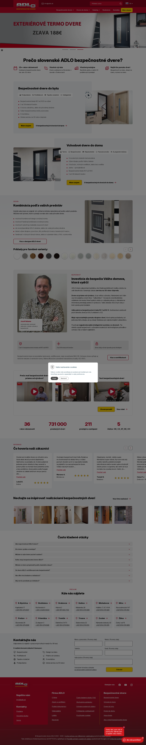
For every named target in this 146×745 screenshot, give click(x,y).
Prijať (54, 378)
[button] (143, 738)
